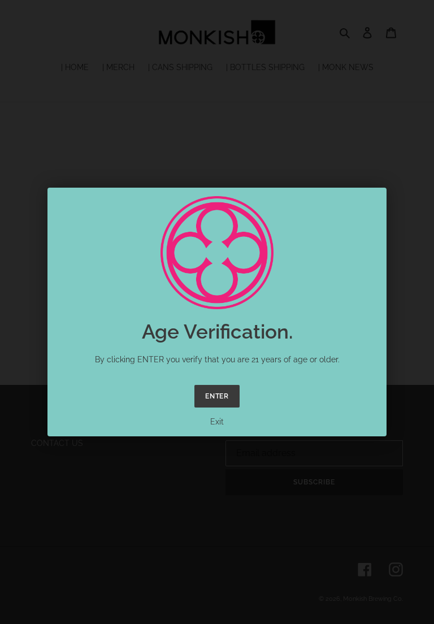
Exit (217, 421)
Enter (217, 396)
